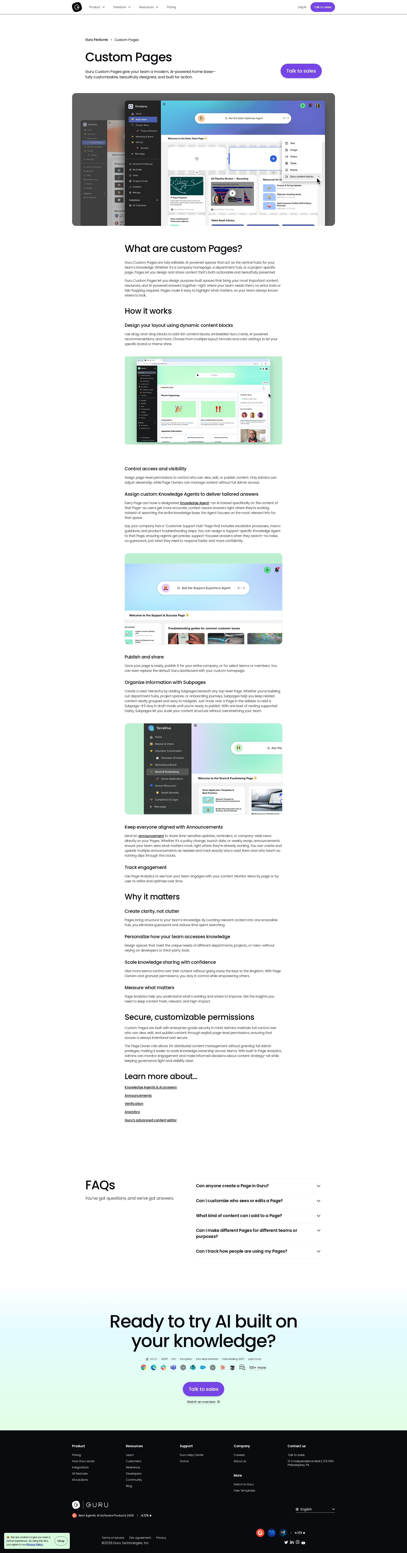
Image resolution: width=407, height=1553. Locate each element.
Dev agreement (140, 1538)
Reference (133, 1467)
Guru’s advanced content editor (151, 1120)
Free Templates (244, 1490)
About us (240, 1461)
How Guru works (83, 1461)
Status (184, 1461)
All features (79, 1473)
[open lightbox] (203, 159)
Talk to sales (322, 7)
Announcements (138, 1095)
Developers (133, 1473)
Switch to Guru (244, 1484)
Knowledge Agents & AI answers (151, 1087)
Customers (133, 1461)
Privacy (161, 1538)
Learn (130, 1455)
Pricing (171, 7)
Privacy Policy (34, 1544)
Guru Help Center (192, 1455)
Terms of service (113, 1538)
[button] (97, 7)
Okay (61, 1541)
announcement (151, 836)
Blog (129, 1486)
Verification (134, 1103)
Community (134, 1480)
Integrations (80, 1467)
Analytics (132, 1112)
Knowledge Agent (194, 503)
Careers (239, 1455)
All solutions (80, 1480)
